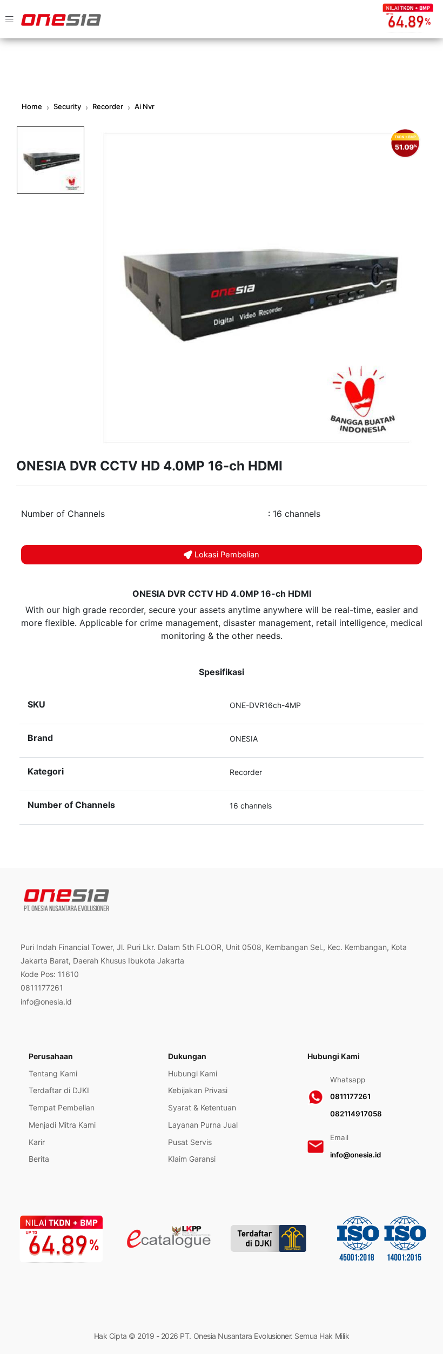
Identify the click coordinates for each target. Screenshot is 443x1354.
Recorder (107, 106)
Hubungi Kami (192, 1073)
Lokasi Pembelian (226, 555)
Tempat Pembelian (62, 1107)
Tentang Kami (53, 1073)
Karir (37, 1142)
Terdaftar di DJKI (59, 1090)
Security (67, 106)
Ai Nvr (145, 106)
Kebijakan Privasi (197, 1090)
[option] (256, 288)
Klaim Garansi (192, 1158)
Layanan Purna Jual (203, 1124)
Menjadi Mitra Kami (62, 1124)
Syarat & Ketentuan (202, 1107)
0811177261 (350, 1096)
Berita (39, 1158)
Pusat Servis (190, 1142)
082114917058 (356, 1113)
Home (32, 106)
